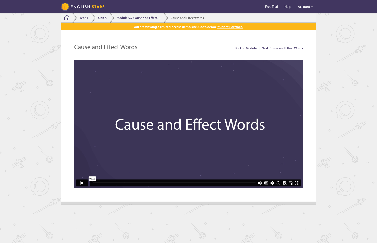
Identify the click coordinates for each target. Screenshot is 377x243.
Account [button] (304, 6)
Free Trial (271, 6)
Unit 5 (102, 18)
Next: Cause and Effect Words (282, 48)
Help (287, 6)
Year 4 (83, 18)
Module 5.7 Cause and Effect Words (140, 18)
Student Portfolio (230, 27)
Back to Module (246, 48)
